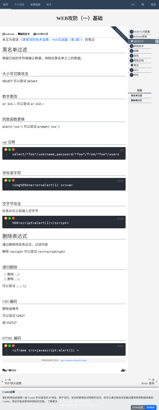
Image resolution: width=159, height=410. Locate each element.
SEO (136, 70)
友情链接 (35, 4)
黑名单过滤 (136, 95)
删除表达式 (136, 100)
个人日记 (19, 4)
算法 (136, 65)
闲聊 (136, 51)
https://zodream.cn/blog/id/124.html (73, 360)
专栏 (136, 75)
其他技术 (139, 46)
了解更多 (52, 401)
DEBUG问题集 (142, 31)
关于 (49, 4)
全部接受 (151, 407)
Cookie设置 (138, 407)
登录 (153, 4)
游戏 (136, 55)
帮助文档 (139, 60)
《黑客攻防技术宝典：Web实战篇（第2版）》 (51, 39)
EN (133, 4)
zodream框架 (140, 36)
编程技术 (139, 41)
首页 (5, 4)
